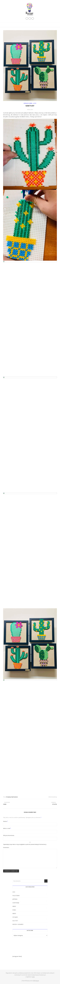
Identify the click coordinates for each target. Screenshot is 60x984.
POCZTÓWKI (16, 895)
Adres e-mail (7, 828)
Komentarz (6, 847)
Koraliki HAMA (28, 103)
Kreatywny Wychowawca (12, 797)
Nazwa (5, 821)
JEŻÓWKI (14, 899)
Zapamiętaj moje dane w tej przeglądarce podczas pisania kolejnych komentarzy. (25, 844)
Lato (34, 103)
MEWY (14, 906)
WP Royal (36, 981)
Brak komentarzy (53, 797)
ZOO (13, 892)
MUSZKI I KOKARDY (17, 924)
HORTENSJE (15, 902)
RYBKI (14, 910)
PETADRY (15, 917)
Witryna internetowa (8, 835)
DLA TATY (15, 920)
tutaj (33, 977)
